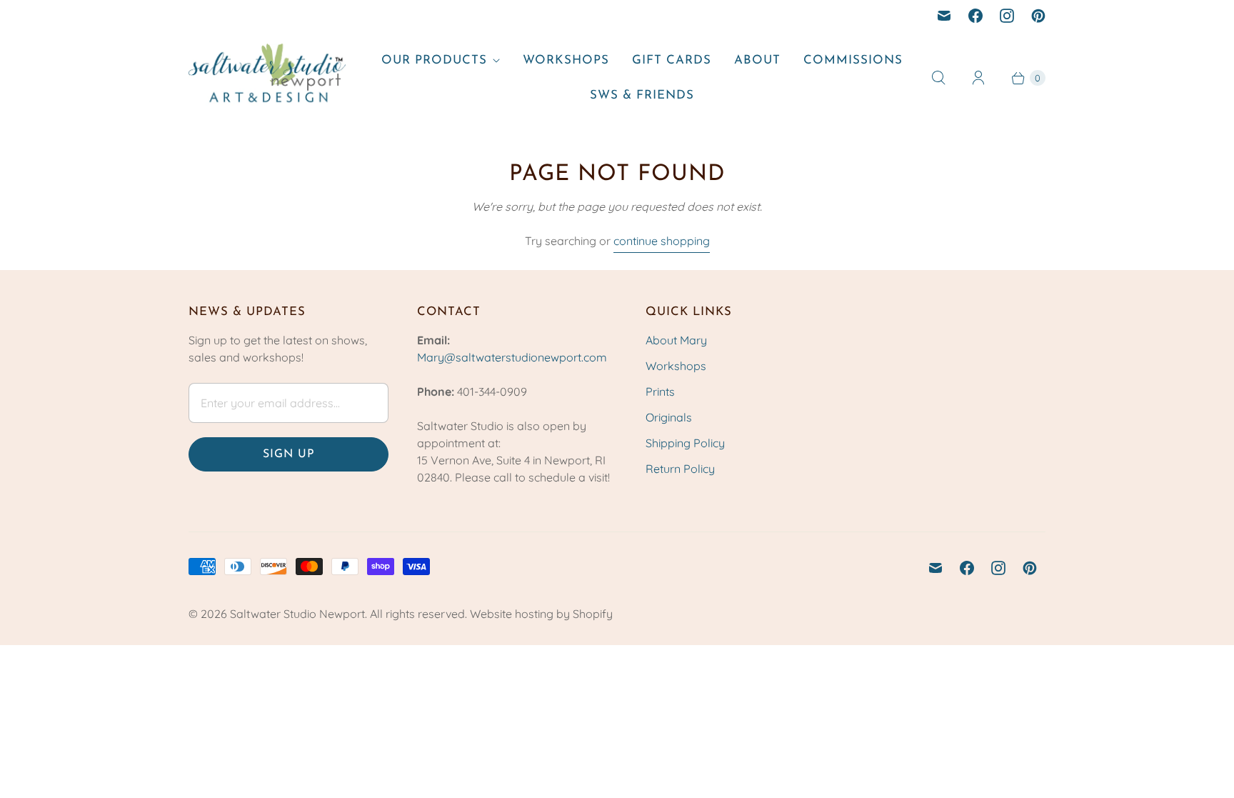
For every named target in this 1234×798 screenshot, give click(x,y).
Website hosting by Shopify (541, 614)
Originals (669, 417)
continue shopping (661, 241)
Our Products (434, 60)
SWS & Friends (642, 95)
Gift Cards (671, 60)
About (757, 60)
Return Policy (680, 469)
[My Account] (978, 78)
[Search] (938, 78)
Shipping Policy (685, 443)
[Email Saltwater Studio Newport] (944, 15)
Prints (660, 391)
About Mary (676, 340)
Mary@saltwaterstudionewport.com (512, 357)
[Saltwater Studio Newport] (267, 78)
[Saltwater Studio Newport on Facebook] (975, 15)
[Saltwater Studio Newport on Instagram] (1007, 15)
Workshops (566, 60)
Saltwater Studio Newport (297, 614)
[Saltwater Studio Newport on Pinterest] (1038, 15)
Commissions (853, 60)
